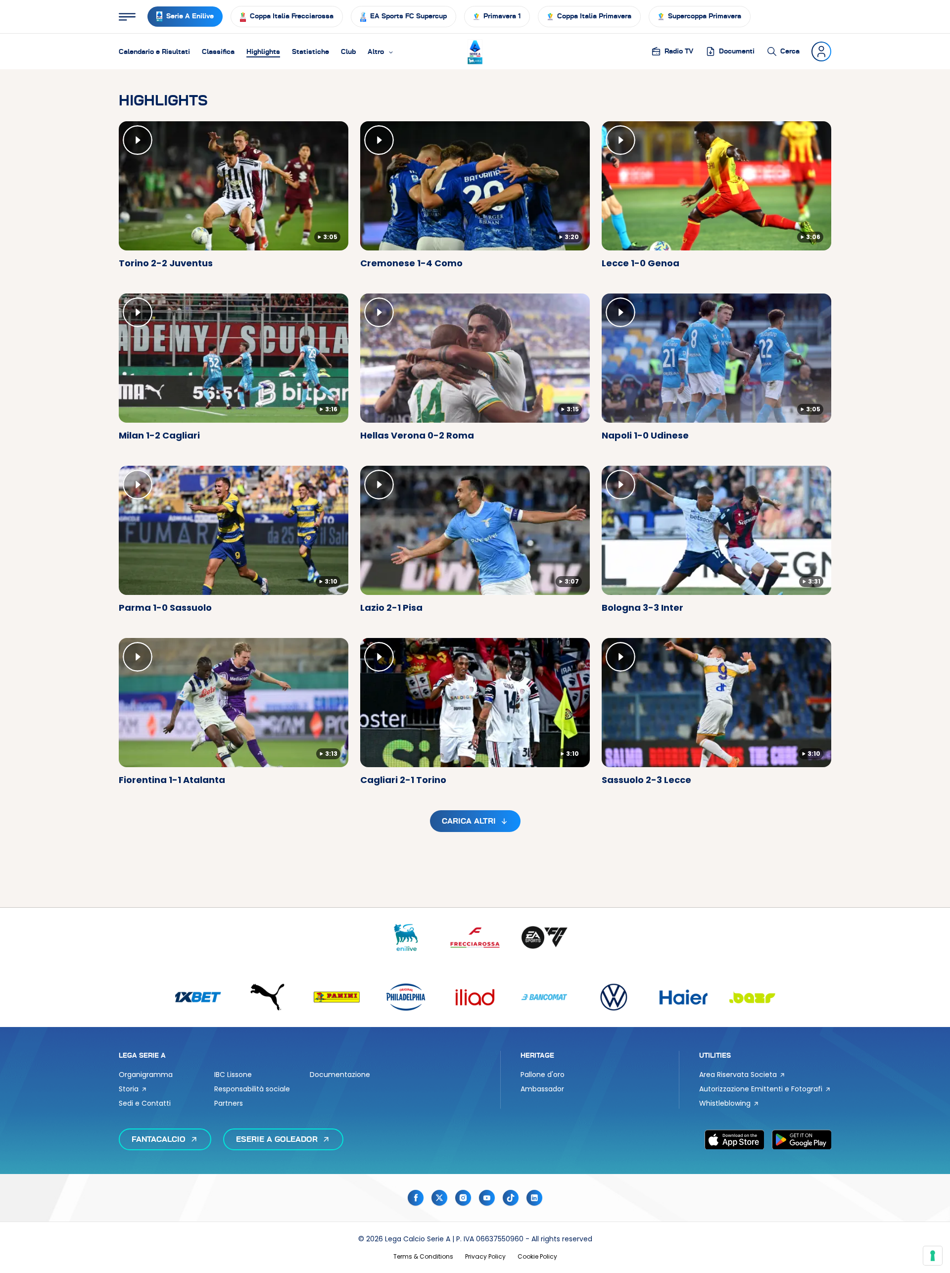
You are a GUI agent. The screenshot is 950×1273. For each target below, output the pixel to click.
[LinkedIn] (534, 1198)
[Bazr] (752, 997)
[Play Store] (801, 1139)
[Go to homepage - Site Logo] (475, 51)
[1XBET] (198, 997)
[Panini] (336, 997)
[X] (439, 1198)
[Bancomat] (544, 997)
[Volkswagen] (613, 997)
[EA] (544, 938)
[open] (127, 17)
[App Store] (734, 1139)
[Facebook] (416, 1198)
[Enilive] (405, 938)
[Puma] (267, 997)
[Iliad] (475, 997)
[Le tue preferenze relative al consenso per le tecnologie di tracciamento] (932, 1255)
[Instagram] (463, 1198)
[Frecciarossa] (475, 937)
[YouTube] (487, 1198)
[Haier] (683, 997)
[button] (381, 51)
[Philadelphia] (405, 997)
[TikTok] (511, 1198)
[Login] (821, 51)
